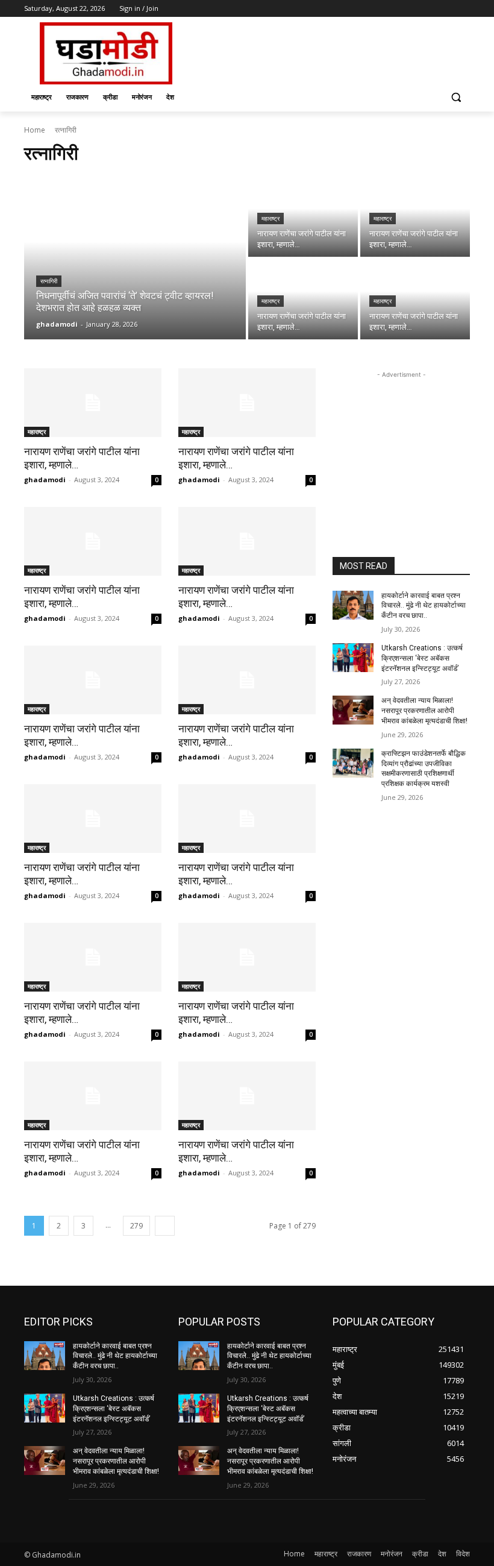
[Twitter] (430, 9)
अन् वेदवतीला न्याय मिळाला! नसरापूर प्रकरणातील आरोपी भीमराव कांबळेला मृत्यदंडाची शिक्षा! (424, 710)
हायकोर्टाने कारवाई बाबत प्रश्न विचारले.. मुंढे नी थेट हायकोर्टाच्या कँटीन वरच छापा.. (423, 605)
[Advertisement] (329, 52)
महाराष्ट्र (270, 218)
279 (136, 1226)
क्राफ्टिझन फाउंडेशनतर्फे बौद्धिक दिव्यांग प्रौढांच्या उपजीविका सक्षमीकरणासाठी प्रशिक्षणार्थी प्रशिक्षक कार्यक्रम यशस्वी (423, 768)
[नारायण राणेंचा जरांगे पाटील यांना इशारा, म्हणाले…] (303, 217)
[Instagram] (413, 9)
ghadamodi (45, 479)
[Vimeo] (446, 9)
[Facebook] (396, 9)
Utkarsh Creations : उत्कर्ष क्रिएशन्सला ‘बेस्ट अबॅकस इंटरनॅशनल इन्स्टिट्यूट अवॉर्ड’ (422, 658)
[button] (456, 97)
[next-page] (165, 1226)
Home (34, 130)
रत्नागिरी (48, 281)
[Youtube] (463, 9)
